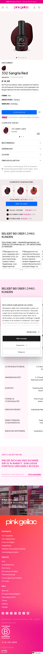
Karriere (5, 604)
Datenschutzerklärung (20, 619)
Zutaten (5, 155)
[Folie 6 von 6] (25, 57)
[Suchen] (7, 7)
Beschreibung (8, 143)
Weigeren (21, 352)
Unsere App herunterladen (12, 578)
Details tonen (32, 332)
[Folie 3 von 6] (20, 57)
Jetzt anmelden (34, 474)
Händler (5, 607)
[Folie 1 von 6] (16, 57)
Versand (36, 619)
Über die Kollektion (10, 160)
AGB (30, 619)
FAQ (3, 561)
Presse (4, 600)
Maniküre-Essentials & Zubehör (14, 549)
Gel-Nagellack (7, 536)
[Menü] (3, 7)
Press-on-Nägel (8, 542)
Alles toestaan (21, 338)
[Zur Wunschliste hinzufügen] (39, 112)
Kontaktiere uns (8, 565)
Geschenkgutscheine (10, 552)
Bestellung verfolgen (10, 571)
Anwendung (7, 149)
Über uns (5, 590)
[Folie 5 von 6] (23, 57)
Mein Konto (6, 568)
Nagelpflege (6, 545)
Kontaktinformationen (9, 623)
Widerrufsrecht (6, 619)
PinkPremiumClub (8, 574)
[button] (12, 259)
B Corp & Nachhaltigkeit (11, 594)
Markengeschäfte (9, 597)
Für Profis (5, 581)
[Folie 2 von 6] (18, 57)
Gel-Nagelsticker (8, 539)
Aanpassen (20, 345)
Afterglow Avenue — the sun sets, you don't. (21, 1)
